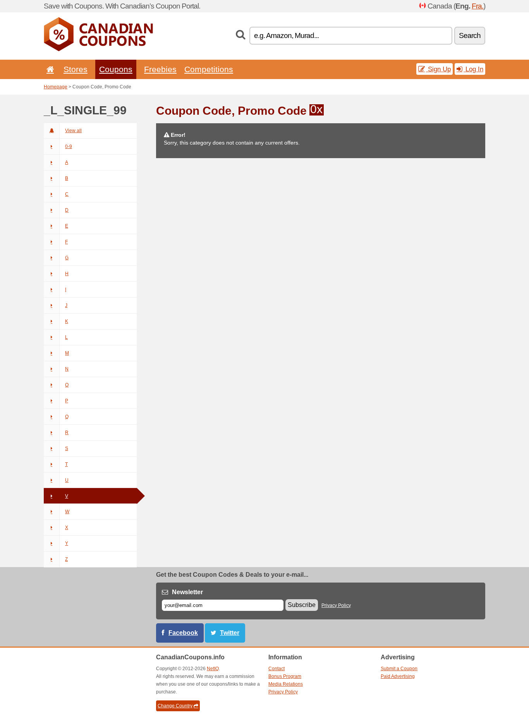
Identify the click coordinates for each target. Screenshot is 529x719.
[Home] (49, 69)
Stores (76, 69)
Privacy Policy (336, 605)
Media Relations (285, 684)
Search (470, 35)
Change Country (175, 706)
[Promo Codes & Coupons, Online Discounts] (98, 49)
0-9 (68, 146)
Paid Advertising (398, 676)
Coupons (115, 69)
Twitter (229, 632)
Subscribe (302, 605)
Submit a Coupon (399, 668)
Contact (276, 668)
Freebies (160, 69)
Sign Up (438, 69)
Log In (473, 69)
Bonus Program (284, 676)
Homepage (55, 87)
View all (73, 130)
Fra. (477, 6)
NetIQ (213, 668)
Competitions (208, 69)
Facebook (183, 632)
